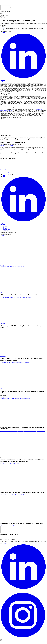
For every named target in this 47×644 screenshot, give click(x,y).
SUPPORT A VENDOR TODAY (6, 145)
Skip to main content (9, 4)
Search (2, 15)
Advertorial (2, 323)
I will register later (3, 169)
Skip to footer (15, 4)
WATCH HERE (3, 235)
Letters (1, 292)
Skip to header (3, 4)
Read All (2, 265)
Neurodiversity (3, 356)
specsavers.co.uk (6, 172)
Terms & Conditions (15, 165)
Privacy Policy (23, 165)
